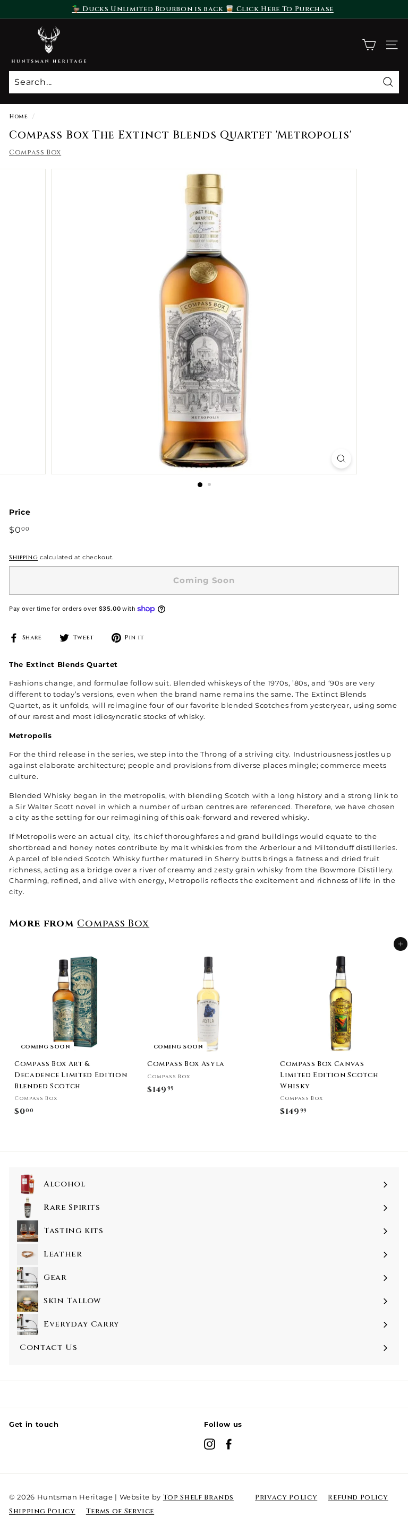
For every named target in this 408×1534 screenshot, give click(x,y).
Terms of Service (120, 1511)
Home (18, 116)
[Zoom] (341, 459)
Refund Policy (358, 1497)
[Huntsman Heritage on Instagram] (209, 1444)
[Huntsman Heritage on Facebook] (228, 1444)
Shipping (23, 557)
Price (19, 512)
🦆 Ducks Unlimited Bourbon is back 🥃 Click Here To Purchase (203, 9)
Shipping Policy (42, 1511)
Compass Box (35, 152)
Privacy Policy (286, 1497)
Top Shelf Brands (198, 1497)
